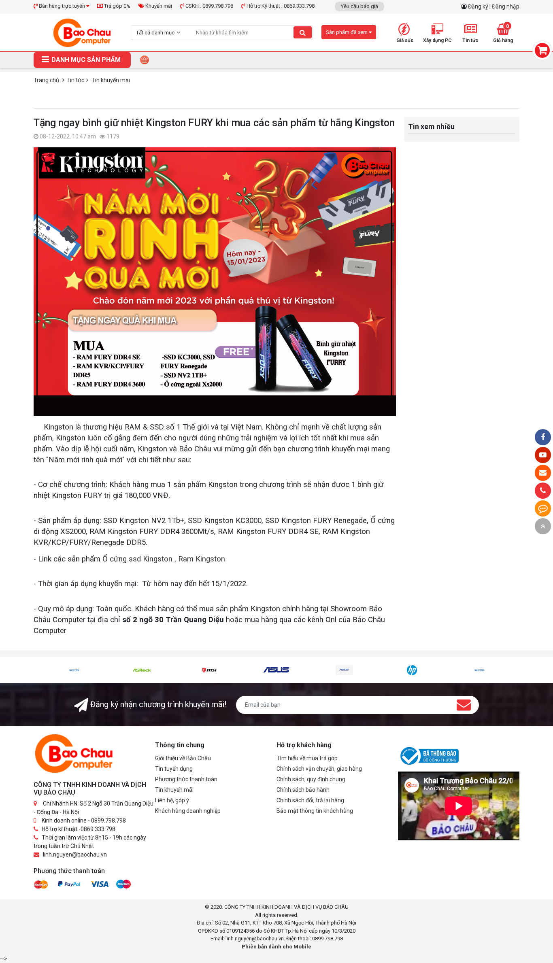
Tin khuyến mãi (174, 790)
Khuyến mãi (158, 6)
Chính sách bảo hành (303, 790)
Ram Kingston (201, 559)
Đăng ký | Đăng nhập (493, 6)
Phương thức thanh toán (186, 779)
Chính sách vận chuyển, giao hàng (319, 768)
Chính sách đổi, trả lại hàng (310, 800)
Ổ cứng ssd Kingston (137, 559)
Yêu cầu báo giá (359, 6)
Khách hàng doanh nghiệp (188, 811)
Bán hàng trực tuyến (62, 6)
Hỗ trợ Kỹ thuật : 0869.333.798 (280, 6)
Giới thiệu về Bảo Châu (183, 758)
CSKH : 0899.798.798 (208, 6)
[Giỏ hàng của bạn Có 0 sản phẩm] (542, 50)
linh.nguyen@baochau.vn (75, 854)
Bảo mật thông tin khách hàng (314, 811)
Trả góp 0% (116, 6)
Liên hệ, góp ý (172, 800)
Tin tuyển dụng (174, 768)
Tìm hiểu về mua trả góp (307, 758)
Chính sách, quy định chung (310, 779)
